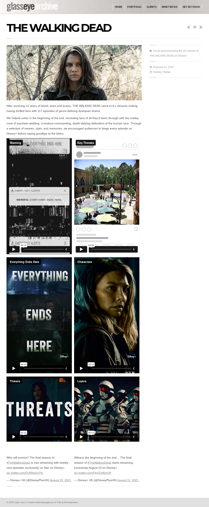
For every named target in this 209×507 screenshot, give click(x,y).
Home (118, 7)
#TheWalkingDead (18, 462)
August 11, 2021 (127, 480)
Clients (152, 7)
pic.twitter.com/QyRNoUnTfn (25, 472)
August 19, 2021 (60, 480)
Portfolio (134, 7)
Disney (157, 72)
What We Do (170, 7)
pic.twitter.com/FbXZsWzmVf (92, 472)
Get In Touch (191, 7)
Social (166, 72)
